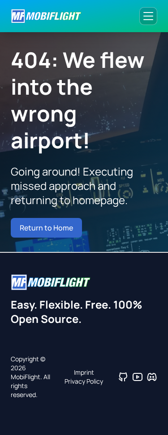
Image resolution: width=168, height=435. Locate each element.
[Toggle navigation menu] (148, 16)
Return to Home (46, 228)
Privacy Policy (84, 381)
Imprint (84, 372)
